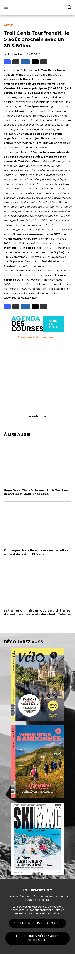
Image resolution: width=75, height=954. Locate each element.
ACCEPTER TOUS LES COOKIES (37, 923)
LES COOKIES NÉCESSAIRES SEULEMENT (37, 938)
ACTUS (8, 25)
